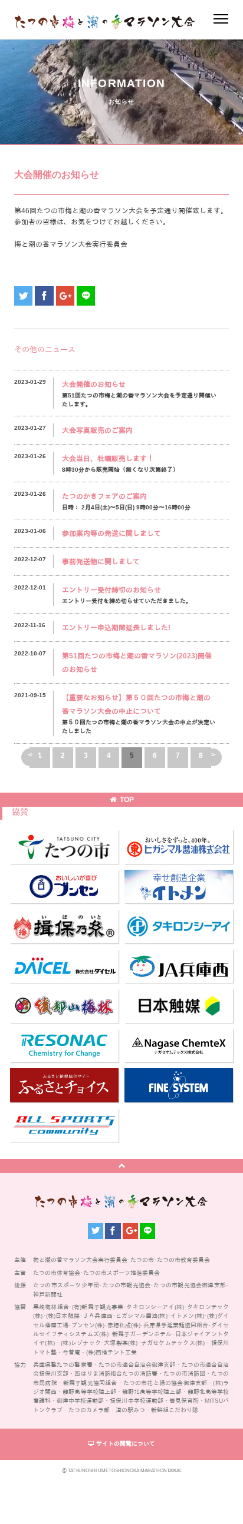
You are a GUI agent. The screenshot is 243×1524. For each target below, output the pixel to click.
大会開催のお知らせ (94, 384)
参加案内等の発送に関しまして (111, 533)
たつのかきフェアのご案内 (104, 496)
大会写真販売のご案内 (97, 430)
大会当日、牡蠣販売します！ (108, 459)
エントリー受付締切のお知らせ (111, 590)
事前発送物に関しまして (101, 562)
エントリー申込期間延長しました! (116, 628)
